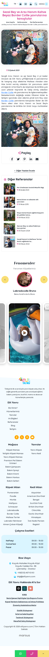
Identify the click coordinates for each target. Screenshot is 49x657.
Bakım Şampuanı (13, 467)
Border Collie (7, 93)
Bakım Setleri (13, 481)
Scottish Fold (36, 503)
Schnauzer (13, 507)
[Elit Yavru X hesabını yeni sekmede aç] (22, 437)
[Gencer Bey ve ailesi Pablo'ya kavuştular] (9, 229)
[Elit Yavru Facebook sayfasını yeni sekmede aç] (17, 437)
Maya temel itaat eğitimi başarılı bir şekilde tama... (30, 214)
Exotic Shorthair (36, 514)
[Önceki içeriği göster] (5, 279)
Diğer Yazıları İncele (25, 171)
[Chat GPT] (18, 588)
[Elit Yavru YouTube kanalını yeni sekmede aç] (32, 437)
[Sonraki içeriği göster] (44, 279)
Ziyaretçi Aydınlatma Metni (24, 605)
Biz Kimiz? (13, 408)
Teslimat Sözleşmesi (24, 618)
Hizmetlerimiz (12, 412)
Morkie (13, 500)
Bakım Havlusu (12, 477)
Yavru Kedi (36, 454)
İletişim (13, 429)
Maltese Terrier (13, 517)
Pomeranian (13, 493)
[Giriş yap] (31, 4)
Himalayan (36, 517)
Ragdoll (36, 525)
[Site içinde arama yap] (36, 4)
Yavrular (13, 415)
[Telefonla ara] (20, 4)
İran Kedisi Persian (36, 521)
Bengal (36, 500)
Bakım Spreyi (13, 470)
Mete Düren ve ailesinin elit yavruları (27, 201)
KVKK (24, 595)
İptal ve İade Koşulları (24, 614)
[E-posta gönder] (26, 4)
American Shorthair (36, 496)
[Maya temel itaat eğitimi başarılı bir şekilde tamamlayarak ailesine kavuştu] (9, 215)
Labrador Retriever (13, 521)
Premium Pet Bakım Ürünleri (13, 462)
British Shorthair (36, 507)
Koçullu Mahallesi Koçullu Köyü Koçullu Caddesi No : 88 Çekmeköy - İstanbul (26, 566)
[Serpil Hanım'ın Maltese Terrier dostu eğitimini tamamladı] (9, 242)
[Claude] (30, 588)
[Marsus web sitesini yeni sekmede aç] (24, 635)
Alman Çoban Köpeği (13, 525)
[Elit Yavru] (4, 4)
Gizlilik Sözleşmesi (24, 610)
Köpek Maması (13, 450)
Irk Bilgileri (13, 419)
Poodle (13, 496)
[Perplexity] (24, 588)
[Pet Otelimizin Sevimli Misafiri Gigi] (9, 189)
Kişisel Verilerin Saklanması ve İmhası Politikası (24, 602)
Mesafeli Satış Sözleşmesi (24, 621)
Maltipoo (13, 503)
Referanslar (13, 422)
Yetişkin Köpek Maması (13, 454)
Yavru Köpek (36, 450)
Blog (13, 426)
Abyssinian (36, 493)
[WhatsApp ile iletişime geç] (20, 653)
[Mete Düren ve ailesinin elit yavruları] (9, 202)
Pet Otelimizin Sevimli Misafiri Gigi (30, 187)
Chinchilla (36, 510)
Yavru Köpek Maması (13, 457)
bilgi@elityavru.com (26, 577)
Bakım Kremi (13, 474)
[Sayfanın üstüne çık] (43, 653)
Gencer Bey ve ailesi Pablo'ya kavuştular (28, 227)
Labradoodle (13, 510)
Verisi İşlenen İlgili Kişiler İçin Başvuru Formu (24, 598)
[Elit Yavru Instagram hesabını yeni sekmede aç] (27, 437)
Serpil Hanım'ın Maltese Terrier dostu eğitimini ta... (29, 240)
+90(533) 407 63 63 (26, 573)
